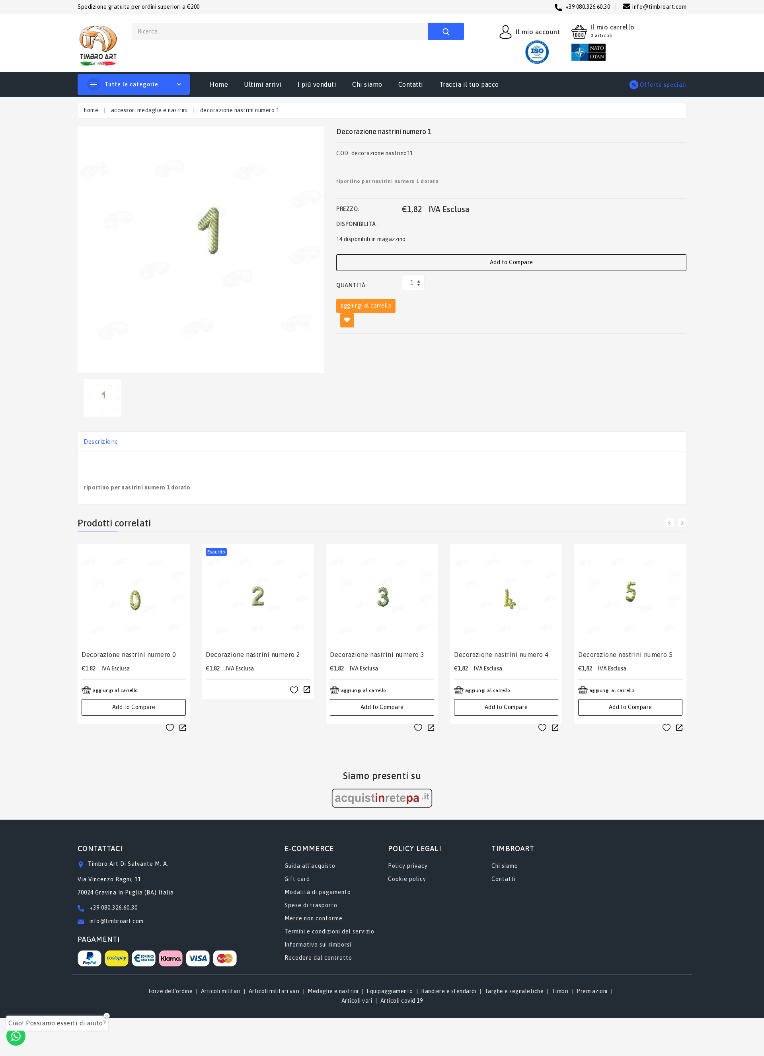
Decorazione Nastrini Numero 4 (501, 654)
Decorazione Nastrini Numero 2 (253, 654)
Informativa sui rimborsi (318, 944)
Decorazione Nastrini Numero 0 (129, 654)
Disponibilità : (357, 224)
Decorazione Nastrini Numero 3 (377, 654)
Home (219, 84)
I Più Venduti (317, 84)
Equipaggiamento (389, 991)
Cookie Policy (407, 879)
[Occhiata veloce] (182, 727)
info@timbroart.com (116, 921)
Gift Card (297, 879)
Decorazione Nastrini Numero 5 (625, 654)
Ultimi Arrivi (263, 84)
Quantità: (351, 285)
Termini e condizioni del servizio (329, 931)
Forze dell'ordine (170, 991)
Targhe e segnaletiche (514, 991)
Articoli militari (221, 991)
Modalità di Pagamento (318, 892)
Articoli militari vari (274, 991)
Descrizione (101, 441)
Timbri (560, 991)
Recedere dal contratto (318, 958)
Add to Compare (511, 262)
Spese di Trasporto (311, 905)
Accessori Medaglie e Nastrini (149, 110)
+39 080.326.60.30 (114, 907)
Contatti (410, 84)
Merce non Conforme (314, 918)
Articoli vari (356, 1001)
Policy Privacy (408, 866)
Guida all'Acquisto (310, 866)
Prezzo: (347, 209)
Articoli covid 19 (401, 1001)
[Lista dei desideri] (170, 728)
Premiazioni (592, 991)
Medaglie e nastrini (333, 991)
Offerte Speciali (663, 85)
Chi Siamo (367, 84)
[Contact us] (15, 1036)
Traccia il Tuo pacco (469, 84)
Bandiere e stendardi (448, 991)
